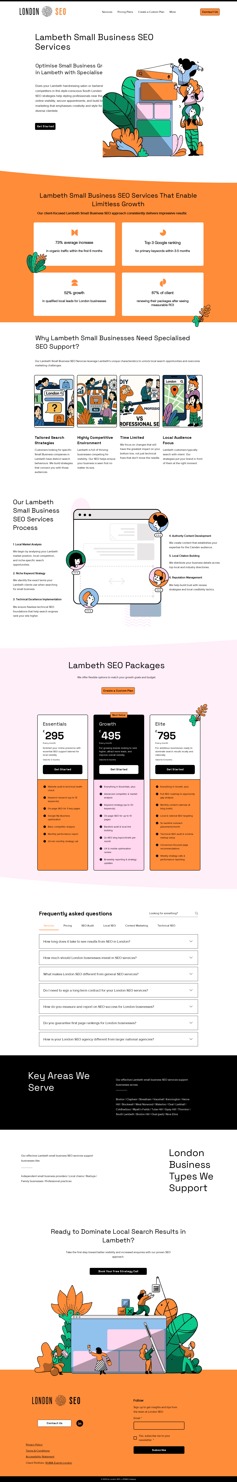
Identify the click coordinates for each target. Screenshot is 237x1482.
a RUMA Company (128, 1479)
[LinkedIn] (79, 1423)
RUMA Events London (58, 1462)
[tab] (49, 925)
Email (138, 1418)
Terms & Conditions (38, 1450)
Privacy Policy (34, 1444)
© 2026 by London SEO (110, 1479)
